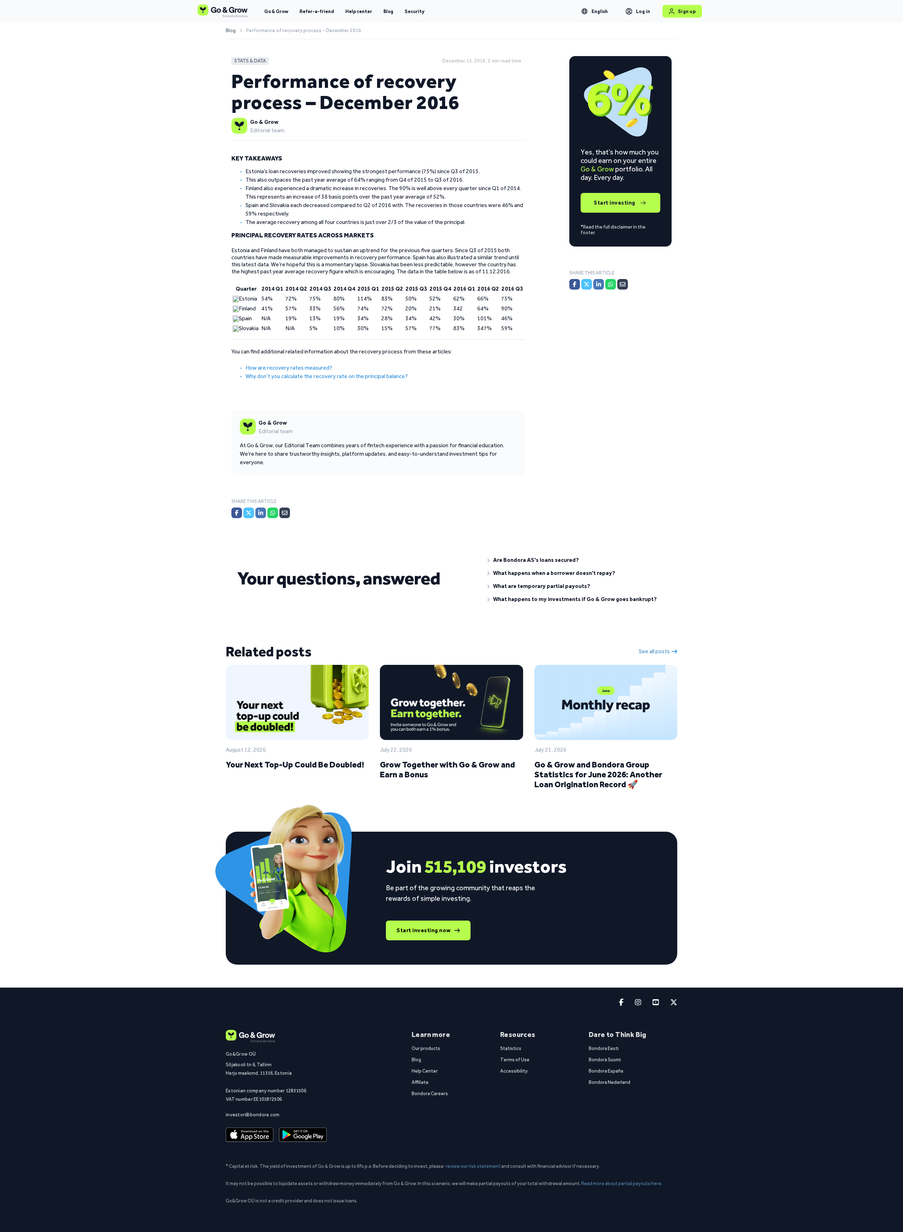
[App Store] (249, 1135)
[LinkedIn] (260, 513)
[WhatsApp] (272, 513)
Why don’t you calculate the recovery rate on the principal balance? (327, 376)
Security (414, 11)
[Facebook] (236, 513)
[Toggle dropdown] (584, 11)
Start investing (614, 202)
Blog (388, 11)
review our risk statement (473, 1166)
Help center (358, 11)
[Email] (284, 513)
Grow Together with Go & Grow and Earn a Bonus (447, 769)
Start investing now (423, 930)
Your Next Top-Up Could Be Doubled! (295, 764)
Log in (643, 11)
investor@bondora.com (253, 1114)
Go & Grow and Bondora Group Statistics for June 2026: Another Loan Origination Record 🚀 (598, 774)
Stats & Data (250, 61)
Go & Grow (276, 11)
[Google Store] (303, 1135)
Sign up (687, 11)
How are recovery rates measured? (289, 367)
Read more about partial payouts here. (621, 1183)
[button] (576, 560)
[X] (248, 513)
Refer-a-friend (316, 11)
